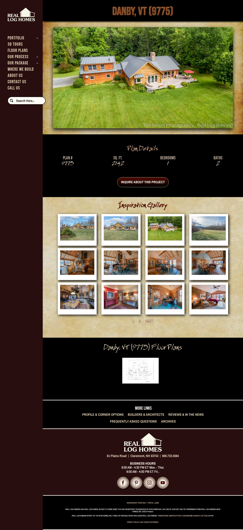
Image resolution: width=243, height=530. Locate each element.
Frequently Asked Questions (133, 422)
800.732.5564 (170, 455)
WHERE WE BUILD (21, 70)
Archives (168, 422)
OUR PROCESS (18, 57)
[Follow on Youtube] (163, 483)
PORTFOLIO (16, 39)
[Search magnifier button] (11, 100)
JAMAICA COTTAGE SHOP (202, 515)
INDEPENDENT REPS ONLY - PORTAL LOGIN (143, 503)
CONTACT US (17, 83)
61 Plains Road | (118, 455)
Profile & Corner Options (103, 415)
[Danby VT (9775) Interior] (77, 273)
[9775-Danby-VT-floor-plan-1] (140, 382)
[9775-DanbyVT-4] (208, 238)
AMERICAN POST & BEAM (178, 515)
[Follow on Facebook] (123, 483)
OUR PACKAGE (18, 64)
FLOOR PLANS (18, 51)
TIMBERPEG (162, 515)
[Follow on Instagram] (149, 483)
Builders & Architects (146, 415)
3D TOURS (15, 45)
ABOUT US (15, 76)
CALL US (14, 89)
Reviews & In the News (186, 415)
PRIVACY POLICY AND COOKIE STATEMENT (143, 522)
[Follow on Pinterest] (136, 483)
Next (149, 320)
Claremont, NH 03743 (144, 455)
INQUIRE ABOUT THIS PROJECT (143, 182)
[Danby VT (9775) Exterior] (77, 238)
